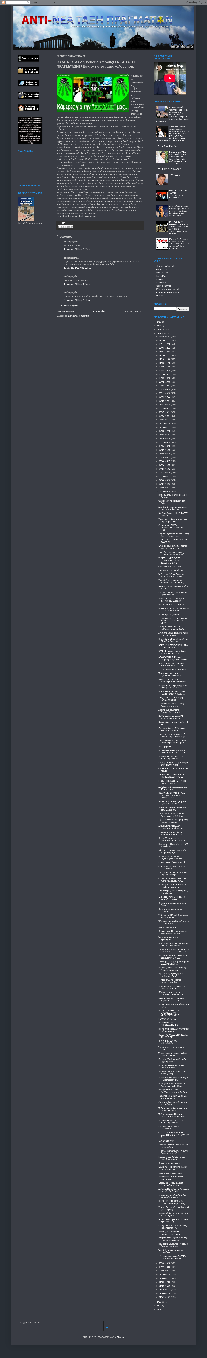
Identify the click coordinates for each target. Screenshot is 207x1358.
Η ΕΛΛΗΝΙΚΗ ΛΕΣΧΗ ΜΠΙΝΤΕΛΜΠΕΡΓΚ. (168, 1024)
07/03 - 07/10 (165, 431)
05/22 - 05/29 (165, 454)
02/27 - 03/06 (165, 1267)
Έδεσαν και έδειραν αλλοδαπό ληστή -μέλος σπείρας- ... (171, 1184)
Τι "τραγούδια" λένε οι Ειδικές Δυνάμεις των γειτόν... (171, 705)
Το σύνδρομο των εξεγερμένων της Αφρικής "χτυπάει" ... (173, 1152)
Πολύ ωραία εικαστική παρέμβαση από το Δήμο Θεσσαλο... (173, 944)
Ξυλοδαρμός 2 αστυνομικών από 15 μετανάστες (172, 788)
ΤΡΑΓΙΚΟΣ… (174, 175)
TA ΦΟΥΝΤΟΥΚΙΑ (166, 1141)
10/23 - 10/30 (165, 371)
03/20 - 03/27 (165, 488)
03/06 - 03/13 (165, 1263)
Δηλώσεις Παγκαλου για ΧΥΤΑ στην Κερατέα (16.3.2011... (173, 1190)
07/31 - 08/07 (165, 416)
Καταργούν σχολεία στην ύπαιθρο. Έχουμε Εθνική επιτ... (173, 763)
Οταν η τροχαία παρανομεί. (170, 1163)
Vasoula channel (163, 286)
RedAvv (159, 279)
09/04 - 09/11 (165, 397)
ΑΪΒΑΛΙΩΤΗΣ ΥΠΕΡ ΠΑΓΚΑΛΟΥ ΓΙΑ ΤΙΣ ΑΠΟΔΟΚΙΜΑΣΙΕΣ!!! (172, 776)
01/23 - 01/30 (165, 1286)
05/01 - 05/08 (165, 465)
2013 (159, 326)
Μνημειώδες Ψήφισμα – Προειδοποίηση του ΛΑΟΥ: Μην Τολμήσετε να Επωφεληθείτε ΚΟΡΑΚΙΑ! (179, 244)
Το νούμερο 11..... (166, 746)
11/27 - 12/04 (165, 352)
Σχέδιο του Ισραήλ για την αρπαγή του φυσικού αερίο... (173, 821)
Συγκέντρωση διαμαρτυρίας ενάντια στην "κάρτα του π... (173, 520)
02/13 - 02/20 (165, 1274)
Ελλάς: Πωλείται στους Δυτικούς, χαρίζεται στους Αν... (172, 1227)
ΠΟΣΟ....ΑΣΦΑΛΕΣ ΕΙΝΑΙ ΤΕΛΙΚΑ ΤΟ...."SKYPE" (173, 1036)
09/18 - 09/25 (165, 389)
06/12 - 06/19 (165, 442)
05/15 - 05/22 (165, 457)
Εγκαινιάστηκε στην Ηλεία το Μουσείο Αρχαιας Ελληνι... (171, 833)
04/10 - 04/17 (165, 476)
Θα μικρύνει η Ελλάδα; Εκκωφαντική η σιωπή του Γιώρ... (171, 527)
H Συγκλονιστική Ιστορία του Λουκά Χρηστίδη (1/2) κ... (173, 1220)
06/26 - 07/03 (165, 435)
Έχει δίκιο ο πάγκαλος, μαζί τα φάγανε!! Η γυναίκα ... (171, 898)
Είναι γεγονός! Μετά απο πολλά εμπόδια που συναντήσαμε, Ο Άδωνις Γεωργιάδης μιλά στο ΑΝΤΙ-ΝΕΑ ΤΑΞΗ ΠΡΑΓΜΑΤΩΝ (178, 158)
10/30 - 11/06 (165, 367)
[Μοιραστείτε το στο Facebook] (68, 226)
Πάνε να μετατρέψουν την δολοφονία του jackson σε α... (172, 993)
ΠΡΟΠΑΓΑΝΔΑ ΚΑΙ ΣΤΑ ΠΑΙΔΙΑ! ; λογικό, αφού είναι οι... (172, 999)
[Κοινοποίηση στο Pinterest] (71, 226)
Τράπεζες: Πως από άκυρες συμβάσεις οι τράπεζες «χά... (171, 553)
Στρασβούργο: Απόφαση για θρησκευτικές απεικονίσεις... (171, 581)
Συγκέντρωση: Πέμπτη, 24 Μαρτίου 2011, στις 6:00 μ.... (173, 963)
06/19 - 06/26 (165, 439)
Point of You (161, 276)
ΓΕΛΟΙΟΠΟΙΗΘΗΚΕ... (167, 1019)
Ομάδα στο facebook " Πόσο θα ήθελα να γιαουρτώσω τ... (172, 879)
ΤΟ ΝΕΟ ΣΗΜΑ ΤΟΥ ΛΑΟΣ (169, 169)
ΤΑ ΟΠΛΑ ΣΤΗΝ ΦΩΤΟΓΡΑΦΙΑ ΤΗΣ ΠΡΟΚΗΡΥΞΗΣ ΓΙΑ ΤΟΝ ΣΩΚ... (173, 950)
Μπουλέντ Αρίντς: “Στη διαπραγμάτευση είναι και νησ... (173, 680)
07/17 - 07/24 (165, 423)
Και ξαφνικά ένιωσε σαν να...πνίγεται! (168, 1127)
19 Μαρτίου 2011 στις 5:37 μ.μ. (77, 284)
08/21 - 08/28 (165, 404)
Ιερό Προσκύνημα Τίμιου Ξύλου (172, 669)
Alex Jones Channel (165, 266)
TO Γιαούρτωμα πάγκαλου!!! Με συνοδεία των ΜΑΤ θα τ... (172, 1257)
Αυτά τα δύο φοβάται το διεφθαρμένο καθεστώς (169, 711)
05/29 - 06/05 (165, 450)
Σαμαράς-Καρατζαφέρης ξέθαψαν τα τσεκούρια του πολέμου (172, 741)
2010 (159, 1302)
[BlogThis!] (62, 226)
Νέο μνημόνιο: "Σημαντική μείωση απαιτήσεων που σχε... (173, 686)
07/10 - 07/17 (165, 427)
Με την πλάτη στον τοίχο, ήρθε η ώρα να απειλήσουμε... (172, 802)
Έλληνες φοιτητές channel (167, 289)
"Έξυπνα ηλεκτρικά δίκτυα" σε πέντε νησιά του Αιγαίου (173, 922)
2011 (159, 333)
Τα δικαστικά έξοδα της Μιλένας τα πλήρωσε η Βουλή (173, 1109)
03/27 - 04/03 (165, 484)
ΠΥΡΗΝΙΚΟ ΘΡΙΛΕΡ (167, 927)
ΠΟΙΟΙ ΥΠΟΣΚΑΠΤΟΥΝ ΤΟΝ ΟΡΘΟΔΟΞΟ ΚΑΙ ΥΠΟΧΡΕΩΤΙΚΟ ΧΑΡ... (171, 1012)
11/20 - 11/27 (165, 355)
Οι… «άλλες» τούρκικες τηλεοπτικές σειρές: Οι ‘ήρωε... (172, 839)
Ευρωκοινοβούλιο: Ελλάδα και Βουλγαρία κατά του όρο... (171, 729)
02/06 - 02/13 (165, 1278)
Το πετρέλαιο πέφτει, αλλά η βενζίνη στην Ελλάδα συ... (173, 808)
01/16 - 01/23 (165, 1290)
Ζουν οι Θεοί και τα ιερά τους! (171, 570)
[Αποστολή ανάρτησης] (63, 223)
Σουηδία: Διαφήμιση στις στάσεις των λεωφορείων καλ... (172, 508)
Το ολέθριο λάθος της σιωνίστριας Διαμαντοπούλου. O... (173, 956)
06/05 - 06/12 (165, 446)
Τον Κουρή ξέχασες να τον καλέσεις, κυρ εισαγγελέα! (173, 1214)
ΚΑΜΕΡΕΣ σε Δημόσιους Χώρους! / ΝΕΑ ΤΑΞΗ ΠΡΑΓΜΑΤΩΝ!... (173, 652)
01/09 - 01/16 (165, 1293)
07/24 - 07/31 (165, 420)
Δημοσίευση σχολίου (70, 306)
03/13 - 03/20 (165, 491)
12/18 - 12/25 (165, 340)
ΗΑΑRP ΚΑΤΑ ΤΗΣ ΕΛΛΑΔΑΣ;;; (171, 605)
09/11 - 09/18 (165, 393)
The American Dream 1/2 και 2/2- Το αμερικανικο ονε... (172, 1097)
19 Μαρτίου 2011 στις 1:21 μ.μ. (77, 249)
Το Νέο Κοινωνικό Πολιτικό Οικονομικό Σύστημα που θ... (172, 1115)
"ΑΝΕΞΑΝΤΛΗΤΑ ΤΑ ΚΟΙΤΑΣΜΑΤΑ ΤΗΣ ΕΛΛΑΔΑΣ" (173, 916)
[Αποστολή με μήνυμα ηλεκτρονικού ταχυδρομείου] (59, 226)
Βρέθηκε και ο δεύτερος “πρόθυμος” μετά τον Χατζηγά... (173, 1091)
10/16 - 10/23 (165, 374)
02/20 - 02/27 (165, 1271)
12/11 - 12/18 (165, 344)
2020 (159, 322)
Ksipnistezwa (162, 273)
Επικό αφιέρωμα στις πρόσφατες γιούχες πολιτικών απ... (172, 547)
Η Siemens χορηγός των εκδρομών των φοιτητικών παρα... (173, 609)
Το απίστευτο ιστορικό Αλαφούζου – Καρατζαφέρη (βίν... (173, 1079)
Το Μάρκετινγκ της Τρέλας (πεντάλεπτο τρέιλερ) (169, 981)
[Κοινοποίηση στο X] (65, 226)
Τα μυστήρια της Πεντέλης (169, 614)
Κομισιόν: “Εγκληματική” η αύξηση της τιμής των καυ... (173, 1060)
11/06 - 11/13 (165, 363)
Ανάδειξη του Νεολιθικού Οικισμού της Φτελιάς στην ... (173, 1146)
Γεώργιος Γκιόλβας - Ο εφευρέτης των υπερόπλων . (172, 782)
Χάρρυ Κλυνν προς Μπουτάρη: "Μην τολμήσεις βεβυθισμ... (171, 815)
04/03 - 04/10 (165, 480)
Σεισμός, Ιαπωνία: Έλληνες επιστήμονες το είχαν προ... (171, 827)
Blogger (120, 1337)
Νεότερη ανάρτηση (65, 311)
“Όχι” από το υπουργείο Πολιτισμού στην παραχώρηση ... (173, 873)
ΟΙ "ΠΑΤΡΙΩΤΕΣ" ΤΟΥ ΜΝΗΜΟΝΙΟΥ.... (167, 1042)
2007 (159, 1309)
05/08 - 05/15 (165, 461)
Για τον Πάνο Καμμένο (167, 146)
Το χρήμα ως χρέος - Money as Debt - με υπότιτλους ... (171, 987)
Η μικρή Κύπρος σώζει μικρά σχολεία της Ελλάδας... (170, 975)
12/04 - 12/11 (165, 348)
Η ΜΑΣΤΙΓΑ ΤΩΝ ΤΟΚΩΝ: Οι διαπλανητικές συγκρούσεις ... (172, 1202)
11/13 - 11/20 (165, 359)
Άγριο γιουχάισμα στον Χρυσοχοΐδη (168, 938)
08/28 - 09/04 (165, 401)
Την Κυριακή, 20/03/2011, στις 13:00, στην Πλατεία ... (171, 757)
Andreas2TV (161, 269)
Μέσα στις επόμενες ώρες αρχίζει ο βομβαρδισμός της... (173, 851)
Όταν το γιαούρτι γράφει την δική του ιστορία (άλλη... (172, 1054)
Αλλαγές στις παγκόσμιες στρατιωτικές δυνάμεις (169, 1233)
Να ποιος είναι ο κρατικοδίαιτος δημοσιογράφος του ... (172, 969)
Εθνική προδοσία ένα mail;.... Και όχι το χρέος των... (172, 1168)
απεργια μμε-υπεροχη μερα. (170, 1173)
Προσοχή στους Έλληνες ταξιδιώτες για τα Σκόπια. (170, 857)
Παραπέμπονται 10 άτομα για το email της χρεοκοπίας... (172, 885)
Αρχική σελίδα (99, 311)
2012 (159, 329)
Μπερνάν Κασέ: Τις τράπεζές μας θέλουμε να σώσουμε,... (172, 1239)
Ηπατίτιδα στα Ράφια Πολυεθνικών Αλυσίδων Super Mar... (173, 640)
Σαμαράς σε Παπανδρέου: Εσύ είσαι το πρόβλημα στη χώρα (172, 735)
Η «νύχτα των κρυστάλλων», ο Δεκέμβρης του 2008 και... (171, 1085)
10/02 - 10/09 (165, 382)
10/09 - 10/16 (165, 378)
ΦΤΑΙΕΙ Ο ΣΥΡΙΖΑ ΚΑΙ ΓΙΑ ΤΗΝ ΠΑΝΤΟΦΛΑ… (171, 867)
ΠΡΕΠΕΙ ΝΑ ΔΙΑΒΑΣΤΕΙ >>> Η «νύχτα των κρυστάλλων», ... (171, 693)
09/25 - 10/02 (165, 386)
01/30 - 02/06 (165, 1282)
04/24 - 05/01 (165, 469)
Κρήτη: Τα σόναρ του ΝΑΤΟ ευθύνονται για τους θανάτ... (171, 628)
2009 (159, 1306)
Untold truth (161, 283)
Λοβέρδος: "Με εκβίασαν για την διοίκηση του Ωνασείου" (172, 599)
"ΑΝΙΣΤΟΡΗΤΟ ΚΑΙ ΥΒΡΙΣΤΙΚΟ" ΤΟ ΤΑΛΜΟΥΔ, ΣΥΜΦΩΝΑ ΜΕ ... (173, 664)
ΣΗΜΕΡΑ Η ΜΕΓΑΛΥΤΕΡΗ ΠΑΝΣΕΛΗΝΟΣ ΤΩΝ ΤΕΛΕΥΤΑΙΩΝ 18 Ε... (169, 560)
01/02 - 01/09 (165, 1297)
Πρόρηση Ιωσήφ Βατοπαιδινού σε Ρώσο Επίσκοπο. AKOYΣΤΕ (173, 751)
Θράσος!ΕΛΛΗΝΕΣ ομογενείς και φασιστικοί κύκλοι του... (172, 932)
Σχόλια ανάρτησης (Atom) (79, 316)
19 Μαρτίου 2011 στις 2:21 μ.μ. (77, 268)
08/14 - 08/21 (165, 408)
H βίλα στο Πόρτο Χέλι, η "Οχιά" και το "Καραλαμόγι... (173, 1030)
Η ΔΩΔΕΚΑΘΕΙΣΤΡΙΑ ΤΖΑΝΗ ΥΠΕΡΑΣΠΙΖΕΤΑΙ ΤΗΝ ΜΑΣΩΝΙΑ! (179, 194)
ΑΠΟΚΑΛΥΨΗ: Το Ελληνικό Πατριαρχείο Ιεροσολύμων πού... (173, 658)
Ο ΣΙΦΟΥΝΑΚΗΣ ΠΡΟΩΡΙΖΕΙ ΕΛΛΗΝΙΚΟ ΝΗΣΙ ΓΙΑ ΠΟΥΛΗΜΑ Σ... (173, 1134)
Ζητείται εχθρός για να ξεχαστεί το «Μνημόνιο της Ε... (172, 1103)
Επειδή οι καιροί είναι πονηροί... (172, 862)
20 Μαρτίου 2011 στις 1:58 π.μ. (77, 300)
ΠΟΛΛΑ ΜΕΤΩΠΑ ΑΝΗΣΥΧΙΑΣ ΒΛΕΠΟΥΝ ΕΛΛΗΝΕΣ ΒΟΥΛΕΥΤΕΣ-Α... (171, 795)
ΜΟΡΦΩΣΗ (161, 296)
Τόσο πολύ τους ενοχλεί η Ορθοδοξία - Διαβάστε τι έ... (171, 674)
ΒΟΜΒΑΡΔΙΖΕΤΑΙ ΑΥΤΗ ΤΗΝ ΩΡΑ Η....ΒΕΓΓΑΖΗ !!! (173, 646)
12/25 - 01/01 (165, 336)
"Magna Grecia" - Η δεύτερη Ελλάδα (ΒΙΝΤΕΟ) (170, 699)
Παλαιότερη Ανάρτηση (133, 311)
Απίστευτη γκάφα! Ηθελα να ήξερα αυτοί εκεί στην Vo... (173, 634)
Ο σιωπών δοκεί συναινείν (169, 566)
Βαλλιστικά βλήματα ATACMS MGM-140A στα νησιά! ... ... (171, 717)
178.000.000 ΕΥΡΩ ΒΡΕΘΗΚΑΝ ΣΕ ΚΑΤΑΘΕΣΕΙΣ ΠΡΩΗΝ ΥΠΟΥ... (172, 620)
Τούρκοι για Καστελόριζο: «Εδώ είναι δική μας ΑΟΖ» (172, 1196)
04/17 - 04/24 (165, 472)
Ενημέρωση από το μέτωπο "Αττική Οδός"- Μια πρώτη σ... (173, 535)
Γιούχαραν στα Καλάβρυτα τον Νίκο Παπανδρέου (171, 1158)
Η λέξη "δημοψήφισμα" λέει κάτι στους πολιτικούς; (172, 1066)
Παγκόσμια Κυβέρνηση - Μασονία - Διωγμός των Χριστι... (173, 1245)
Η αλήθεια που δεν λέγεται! (167, 292)
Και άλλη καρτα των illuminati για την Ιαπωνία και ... (172, 593)
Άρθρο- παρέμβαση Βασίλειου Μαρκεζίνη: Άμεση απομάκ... (171, 575)
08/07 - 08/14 (165, 412)
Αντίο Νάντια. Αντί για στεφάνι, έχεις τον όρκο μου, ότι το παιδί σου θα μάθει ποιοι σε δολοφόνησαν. (179, 211)
